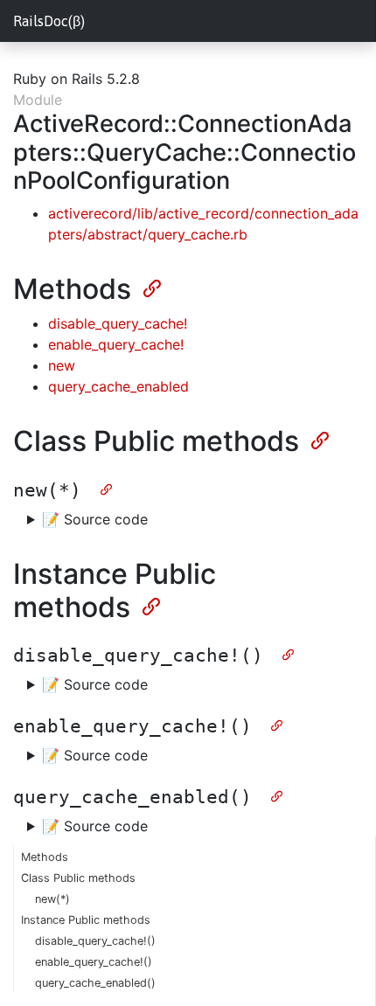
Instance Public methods (85, 919)
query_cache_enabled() (95, 982)
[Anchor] (150, 287)
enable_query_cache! (116, 344)
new (61, 365)
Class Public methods (78, 878)
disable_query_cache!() (95, 940)
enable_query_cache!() (93, 961)
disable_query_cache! (117, 323)
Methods (44, 857)
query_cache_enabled (118, 386)
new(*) (52, 898)
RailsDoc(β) (49, 21)
